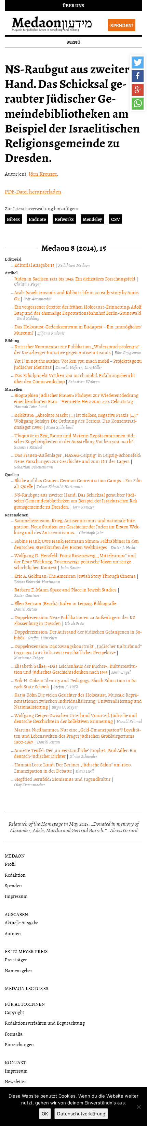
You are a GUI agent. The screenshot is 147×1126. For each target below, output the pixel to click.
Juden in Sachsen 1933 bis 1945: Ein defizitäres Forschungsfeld (74, 278)
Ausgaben (16, 914)
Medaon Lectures (26, 988)
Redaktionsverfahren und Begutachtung (45, 1022)
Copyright (14, 1012)
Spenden (13, 885)
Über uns (73, 5)
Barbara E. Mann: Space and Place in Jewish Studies (65, 589)
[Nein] (138, 1106)
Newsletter (15, 1081)
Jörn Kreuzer (43, 174)
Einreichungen (19, 1044)
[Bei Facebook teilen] (138, 76)
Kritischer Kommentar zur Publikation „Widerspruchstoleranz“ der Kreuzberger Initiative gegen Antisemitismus (76, 349)
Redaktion (15, 874)
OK (45, 1113)
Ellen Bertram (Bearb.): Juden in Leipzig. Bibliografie (65, 603)
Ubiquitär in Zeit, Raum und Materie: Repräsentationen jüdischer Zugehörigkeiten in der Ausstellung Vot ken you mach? (75, 438)
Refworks (64, 219)
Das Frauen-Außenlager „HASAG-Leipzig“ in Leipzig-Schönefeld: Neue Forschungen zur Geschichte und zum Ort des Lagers (77, 458)
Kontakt (15, 1062)
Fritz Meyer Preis (26, 951)
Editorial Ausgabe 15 (34, 264)
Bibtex (13, 219)
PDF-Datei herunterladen (33, 191)
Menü (73, 42)
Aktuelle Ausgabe (21, 922)
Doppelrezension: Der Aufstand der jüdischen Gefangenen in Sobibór (78, 634)
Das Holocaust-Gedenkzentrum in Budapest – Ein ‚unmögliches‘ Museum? (78, 329)
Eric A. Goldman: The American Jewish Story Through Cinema (75, 575)
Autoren (13, 933)
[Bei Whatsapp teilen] (138, 104)
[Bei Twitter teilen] (138, 62)
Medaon (15, 855)
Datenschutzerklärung (81, 1113)
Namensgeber (18, 970)
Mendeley (92, 219)
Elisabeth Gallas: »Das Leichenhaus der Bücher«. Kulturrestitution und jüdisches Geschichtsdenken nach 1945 (75, 669)
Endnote (37, 219)
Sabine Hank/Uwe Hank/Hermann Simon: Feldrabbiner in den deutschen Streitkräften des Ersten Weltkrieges (76, 544)
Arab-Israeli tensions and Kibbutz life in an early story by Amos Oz (76, 295)
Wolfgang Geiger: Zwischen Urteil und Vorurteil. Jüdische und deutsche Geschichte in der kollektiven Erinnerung (75, 718)
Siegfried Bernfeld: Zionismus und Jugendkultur (62, 779)
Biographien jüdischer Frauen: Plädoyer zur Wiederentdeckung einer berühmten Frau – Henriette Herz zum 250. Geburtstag (76, 398)
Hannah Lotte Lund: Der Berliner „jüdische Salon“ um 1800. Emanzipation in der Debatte (73, 767)
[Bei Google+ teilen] (138, 90)
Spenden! (121, 25)
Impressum (16, 896)
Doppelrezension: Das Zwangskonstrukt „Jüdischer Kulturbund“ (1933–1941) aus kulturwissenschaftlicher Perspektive (78, 649)
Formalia (14, 1033)
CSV (115, 219)
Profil (10, 863)
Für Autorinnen (25, 1004)
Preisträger (16, 959)
